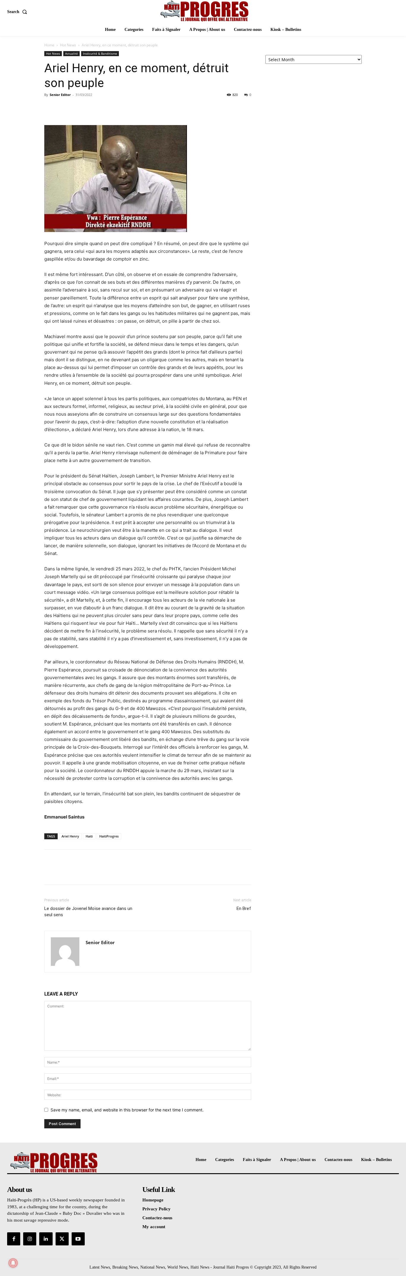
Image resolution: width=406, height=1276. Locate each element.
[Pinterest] (78, 108)
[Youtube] (78, 1238)
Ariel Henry (70, 836)
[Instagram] (29, 1238)
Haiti (89, 836)
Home (49, 45)
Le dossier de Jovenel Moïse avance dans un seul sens (88, 911)
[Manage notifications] (13, 1263)
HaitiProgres (109, 836)
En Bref (244, 908)
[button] (18, 12)
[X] (64, 108)
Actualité (71, 53)
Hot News (68, 45)
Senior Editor (60, 94)
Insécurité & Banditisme (100, 53)
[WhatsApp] (91, 108)
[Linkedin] (45, 1238)
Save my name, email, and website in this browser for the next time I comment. (127, 1109)
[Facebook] (50, 108)
